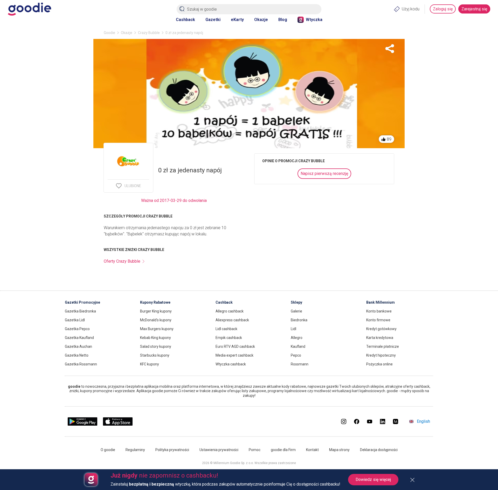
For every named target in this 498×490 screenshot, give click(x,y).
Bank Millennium (380, 302)
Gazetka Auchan (78, 346)
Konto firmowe (378, 320)
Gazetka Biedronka (80, 311)
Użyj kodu (410, 8)
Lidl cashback (226, 329)
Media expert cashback (234, 355)
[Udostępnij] (389, 48)
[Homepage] (29, 9)
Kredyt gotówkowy (381, 329)
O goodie (108, 450)
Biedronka (299, 320)
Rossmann (299, 364)
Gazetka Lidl (75, 320)
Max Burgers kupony (157, 329)
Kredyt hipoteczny (381, 355)
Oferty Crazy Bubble (122, 261)
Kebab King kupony (155, 338)
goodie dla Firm (283, 450)
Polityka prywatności (172, 450)
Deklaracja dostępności (379, 450)
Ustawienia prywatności (218, 450)
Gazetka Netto (76, 355)
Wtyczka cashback (231, 364)
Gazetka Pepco (77, 329)
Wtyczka (314, 19)
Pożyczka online (379, 364)
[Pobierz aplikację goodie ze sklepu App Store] (118, 424)
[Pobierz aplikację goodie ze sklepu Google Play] (82, 424)
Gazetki (212, 19)
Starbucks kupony (154, 355)
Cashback (185, 19)
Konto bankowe (379, 311)
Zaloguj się (443, 8)
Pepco (296, 355)
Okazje (261, 19)
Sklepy (296, 302)
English (423, 421)
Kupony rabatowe (155, 302)
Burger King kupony (156, 311)
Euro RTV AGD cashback (235, 346)
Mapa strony (339, 450)
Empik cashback (229, 338)
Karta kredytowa (379, 338)
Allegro (296, 338)
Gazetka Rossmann (81, 364)
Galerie (296, 311)
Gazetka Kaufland (79, 338)
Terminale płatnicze (382, 346)
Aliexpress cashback (232, 320)
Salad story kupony (155, 346)
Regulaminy (135, 450)
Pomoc (254, 450)
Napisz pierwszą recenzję (324, 173)
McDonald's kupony (155, 320)
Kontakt (312, 450)
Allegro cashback (230, 311)
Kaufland (298, 346)
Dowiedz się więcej (373, 479)
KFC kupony (149, 364)
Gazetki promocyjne (82, 302)
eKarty (237, 19)
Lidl (293, 329)
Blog (282, 19)
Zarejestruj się (474, 8)
